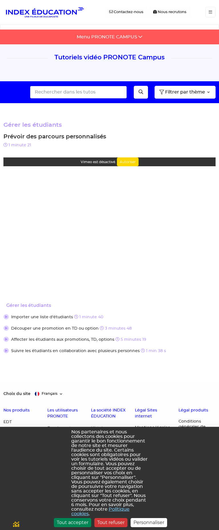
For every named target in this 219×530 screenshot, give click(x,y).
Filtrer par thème (185, 92)
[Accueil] (44, 12)
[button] (109, 317)
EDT (7, 422)
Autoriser (128, 162)
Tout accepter (72, 522)
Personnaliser (148, 522)
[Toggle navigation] (210, 12)
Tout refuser (111, 522)
